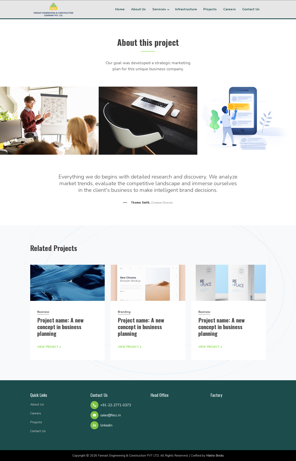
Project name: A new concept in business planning (60, 326)
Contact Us (38, 431)
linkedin (106, 425)
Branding (124, 312)
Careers (35, 413)
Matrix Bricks (215, 456)
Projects (36, 422)
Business (43, 312)
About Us (37, 404)
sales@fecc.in (110, 415)
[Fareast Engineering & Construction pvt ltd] (53, 9)
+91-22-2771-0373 (115, 405)
